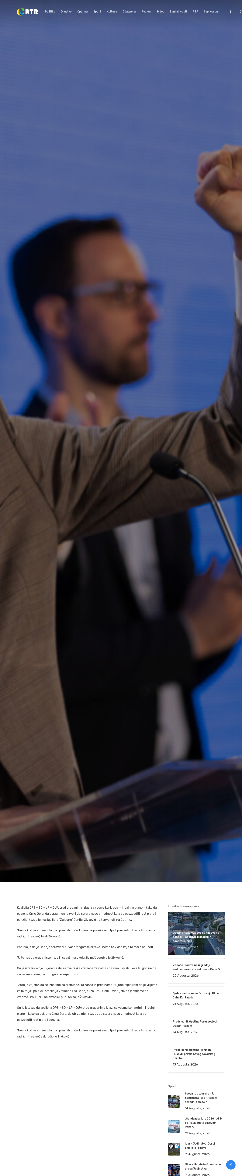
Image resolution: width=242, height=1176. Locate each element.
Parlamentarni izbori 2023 (80, 490)
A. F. (24, 490)
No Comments (210, 463)
